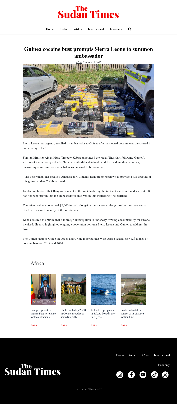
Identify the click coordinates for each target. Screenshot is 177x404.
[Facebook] (131, 374)
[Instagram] (119, 374)
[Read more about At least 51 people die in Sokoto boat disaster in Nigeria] (104, 289)
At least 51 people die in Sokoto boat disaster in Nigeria (103, 313)
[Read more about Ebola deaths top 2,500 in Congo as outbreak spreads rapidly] (73, 289)
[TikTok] (154, 374)
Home (50, 29)
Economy (116, 29)
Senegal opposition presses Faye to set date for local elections (43, 313)
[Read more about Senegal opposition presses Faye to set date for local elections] (43, 289)
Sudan (64, 29)
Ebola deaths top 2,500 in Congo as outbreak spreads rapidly (73, 313)
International (96, 29)
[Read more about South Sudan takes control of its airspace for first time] (133, 289)
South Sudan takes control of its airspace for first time (132, 313)
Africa (78, 29)
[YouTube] (142, 374)
